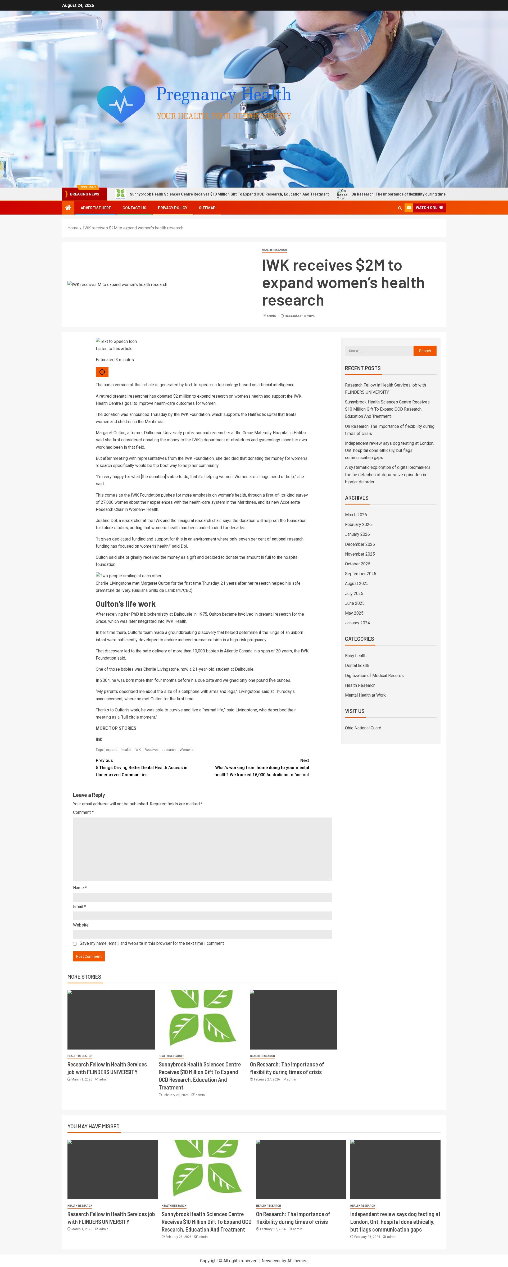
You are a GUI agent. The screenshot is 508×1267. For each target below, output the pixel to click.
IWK (138, 750)
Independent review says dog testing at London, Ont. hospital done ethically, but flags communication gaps (389, 450)
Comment (83, 812)
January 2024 (357, 622)
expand (111, 750)
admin (271, 316)
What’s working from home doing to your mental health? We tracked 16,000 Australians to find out (262, 767)
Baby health (355, 655)
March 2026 (356, 514)
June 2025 (355, 603)
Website (81, 925)
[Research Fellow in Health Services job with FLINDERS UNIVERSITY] (111, 1020)
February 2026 (358, 524)
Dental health (357, 665)
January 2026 (357, 534)
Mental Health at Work (365, 695)
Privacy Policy (172, 208)
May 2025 (354, 613)
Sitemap (207, 208)
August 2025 (357, 583)
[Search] (400, 208)
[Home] (68, 208)
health (126, 750)
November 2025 (360, 554)
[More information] (102, 372)
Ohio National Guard (363, 727)
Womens (186, 750)
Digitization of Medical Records (374, 675)
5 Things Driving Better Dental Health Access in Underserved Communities (141, 767)
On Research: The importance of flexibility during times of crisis (348, 194)
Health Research (274, 249)
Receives (151, 750)
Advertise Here (96, 208)
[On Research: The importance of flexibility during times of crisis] (293, 1020)
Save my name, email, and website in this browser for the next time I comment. (152, 943)
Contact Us (134, 208)
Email (79, 906)
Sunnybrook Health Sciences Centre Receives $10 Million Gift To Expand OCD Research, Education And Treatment (170, 194)
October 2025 (357, 563)
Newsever (271, 1260)
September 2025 (360, 573)
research (169, 750)
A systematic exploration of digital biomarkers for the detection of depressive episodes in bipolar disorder (387, 474)
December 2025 (360, 544)
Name (80, 887)
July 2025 (354, 593)
